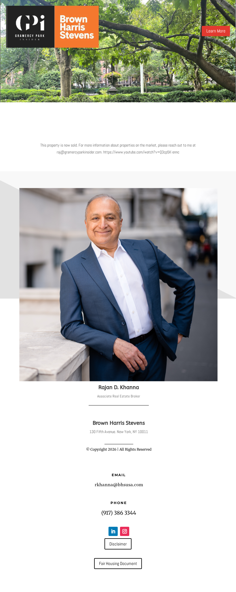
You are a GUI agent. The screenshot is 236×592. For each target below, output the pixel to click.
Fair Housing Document (118, 563)
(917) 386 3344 (118, 513)
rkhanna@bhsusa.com (119, 485)
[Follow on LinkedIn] (113, 531)
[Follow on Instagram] (124, 531)
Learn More (215, 31)
